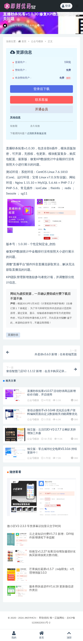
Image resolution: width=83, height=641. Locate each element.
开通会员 (41, 109)
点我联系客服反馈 (36, 133)
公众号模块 (16, 25)
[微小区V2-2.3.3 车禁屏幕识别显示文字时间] (41, 497)
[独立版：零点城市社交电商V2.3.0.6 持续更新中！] (15, 453)
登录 (68, 6)
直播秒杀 (13, 335)
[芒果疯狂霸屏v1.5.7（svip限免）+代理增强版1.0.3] (17, 577)
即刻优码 (44, 618)
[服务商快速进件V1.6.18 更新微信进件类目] (17, 591)
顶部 (69, 637)
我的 (13, 637)
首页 (24, 41)
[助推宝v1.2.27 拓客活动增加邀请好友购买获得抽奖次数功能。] (17, 556)
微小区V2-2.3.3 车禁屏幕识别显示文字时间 (34, 526)
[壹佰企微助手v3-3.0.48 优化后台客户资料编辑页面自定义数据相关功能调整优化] (15, 414)
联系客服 (41, 99)
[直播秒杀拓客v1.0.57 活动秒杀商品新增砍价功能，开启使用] (15, 395)
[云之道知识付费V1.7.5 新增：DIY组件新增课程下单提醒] (17, 542)
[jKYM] (5, 26)
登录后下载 (41, 89)
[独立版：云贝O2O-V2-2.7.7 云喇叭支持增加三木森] (15, 434)
